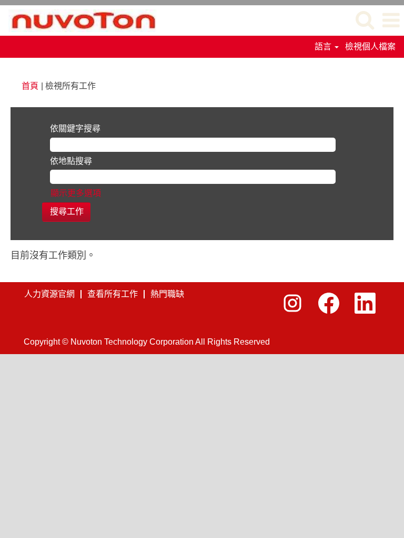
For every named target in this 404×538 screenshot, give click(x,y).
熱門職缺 (167, 293)
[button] (391, 20)
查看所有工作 (112, 293)
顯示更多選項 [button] (75, 193)
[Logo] (78, 20)
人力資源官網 (49, 293)
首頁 (30, 85)
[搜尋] (364, 20)
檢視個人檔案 (370, 46)
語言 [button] (324, 46)
